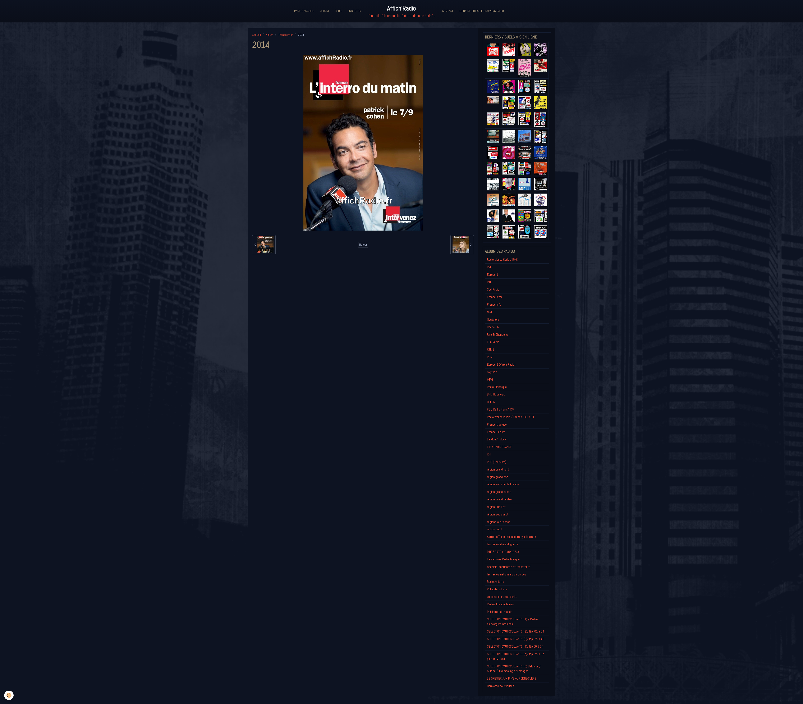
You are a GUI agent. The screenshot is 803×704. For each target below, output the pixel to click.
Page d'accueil (304, 11)
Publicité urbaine (497, 589)
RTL (489, 282)
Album (324, 11)
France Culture (496, 432)
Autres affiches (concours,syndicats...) (511, 536)
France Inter (286, 35)
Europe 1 (492, 274)
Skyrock (492, 372)
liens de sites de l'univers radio (481, 11)
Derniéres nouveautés (500, 686)
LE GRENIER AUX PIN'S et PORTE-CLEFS (511, 678)
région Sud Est (496, 507)
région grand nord (498, 469)
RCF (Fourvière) (496, 462)
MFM (490, 379)
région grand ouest (499, 492)
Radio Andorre (495, 581)
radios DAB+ (494, 529)
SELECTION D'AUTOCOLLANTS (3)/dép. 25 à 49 (515, 639)
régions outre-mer (498, 522)
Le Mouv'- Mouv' (496, 439)
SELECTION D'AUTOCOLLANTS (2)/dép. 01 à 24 (515, 631)
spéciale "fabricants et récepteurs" (509, 567)
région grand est (497, 477)
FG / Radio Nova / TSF (500, 409)
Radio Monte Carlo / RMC (502, 259)
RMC (489, 267)
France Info (494, 304)
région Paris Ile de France (503, 484)
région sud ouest (497, 514)
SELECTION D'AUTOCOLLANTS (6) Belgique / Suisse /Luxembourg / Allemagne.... (514, 668)
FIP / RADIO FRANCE (499, 447)
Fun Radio (493, 342)
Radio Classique (497, 387)
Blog (338, 11)
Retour (363, 244)
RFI (489, 454)
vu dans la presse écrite (502, 596)
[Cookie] (9, 695)
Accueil (256, 35)
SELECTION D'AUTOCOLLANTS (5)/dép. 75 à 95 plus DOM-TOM (515, 656)
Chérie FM (493, 327)
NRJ (489, 312)
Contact (447, 11)
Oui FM (491, 402)
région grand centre (499, 499)
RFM (489, 357)
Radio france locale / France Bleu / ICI (510, 417)
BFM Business (496, 394)
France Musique (497, 424)
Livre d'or (354, 11)
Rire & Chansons (497, 334)
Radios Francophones (500, 604)
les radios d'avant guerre (502, 544)
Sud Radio (493, 289)
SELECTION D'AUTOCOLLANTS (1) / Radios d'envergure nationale (512, 621)
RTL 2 (490, 349)
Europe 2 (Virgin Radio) (501, 364)
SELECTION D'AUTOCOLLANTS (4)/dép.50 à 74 (515, 646)
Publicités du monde (499, 612)
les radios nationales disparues (506, 574)
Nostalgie (493, 319)
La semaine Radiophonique (503, 559)
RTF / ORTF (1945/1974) (503, 552)
